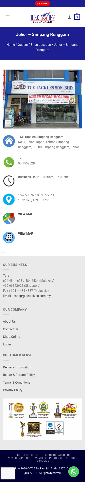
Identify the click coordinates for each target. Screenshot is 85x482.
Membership (43, 458)
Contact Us (10, 329)
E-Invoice (43, 460)
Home (11, 45)
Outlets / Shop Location (34, 45)
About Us (9, 321)
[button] (7, 17)
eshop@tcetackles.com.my (32, 296)
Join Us (58, 458)
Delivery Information (17, 367)
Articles (71, 458)
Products (49, 455)
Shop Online (11, 337)
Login (7, 344)
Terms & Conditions (16, 382)
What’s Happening (20, 458)
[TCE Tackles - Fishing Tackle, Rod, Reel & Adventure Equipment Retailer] (42, 17)
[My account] (70, 17)
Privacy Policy (13, 390)
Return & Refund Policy (19, 375)
